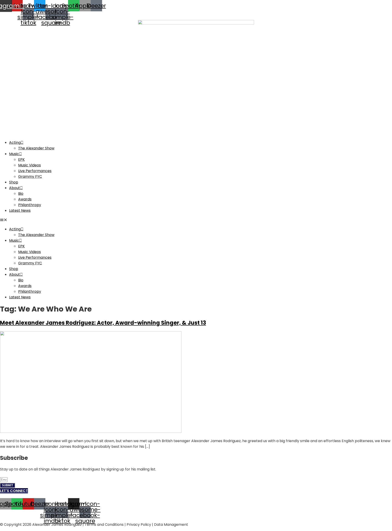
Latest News (20, 210)
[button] (196, 220)
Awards (25, 199)
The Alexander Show (36, 148)
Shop (13, 182)
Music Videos (29, 165)
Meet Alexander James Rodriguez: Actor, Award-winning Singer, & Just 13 (103, 322)
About (14, 187)
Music (14, 153)
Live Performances (34, 170)
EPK (21, 159)
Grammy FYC (30, 176)
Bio (20, 193)
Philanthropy (29, 204)
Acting (15, 142)
